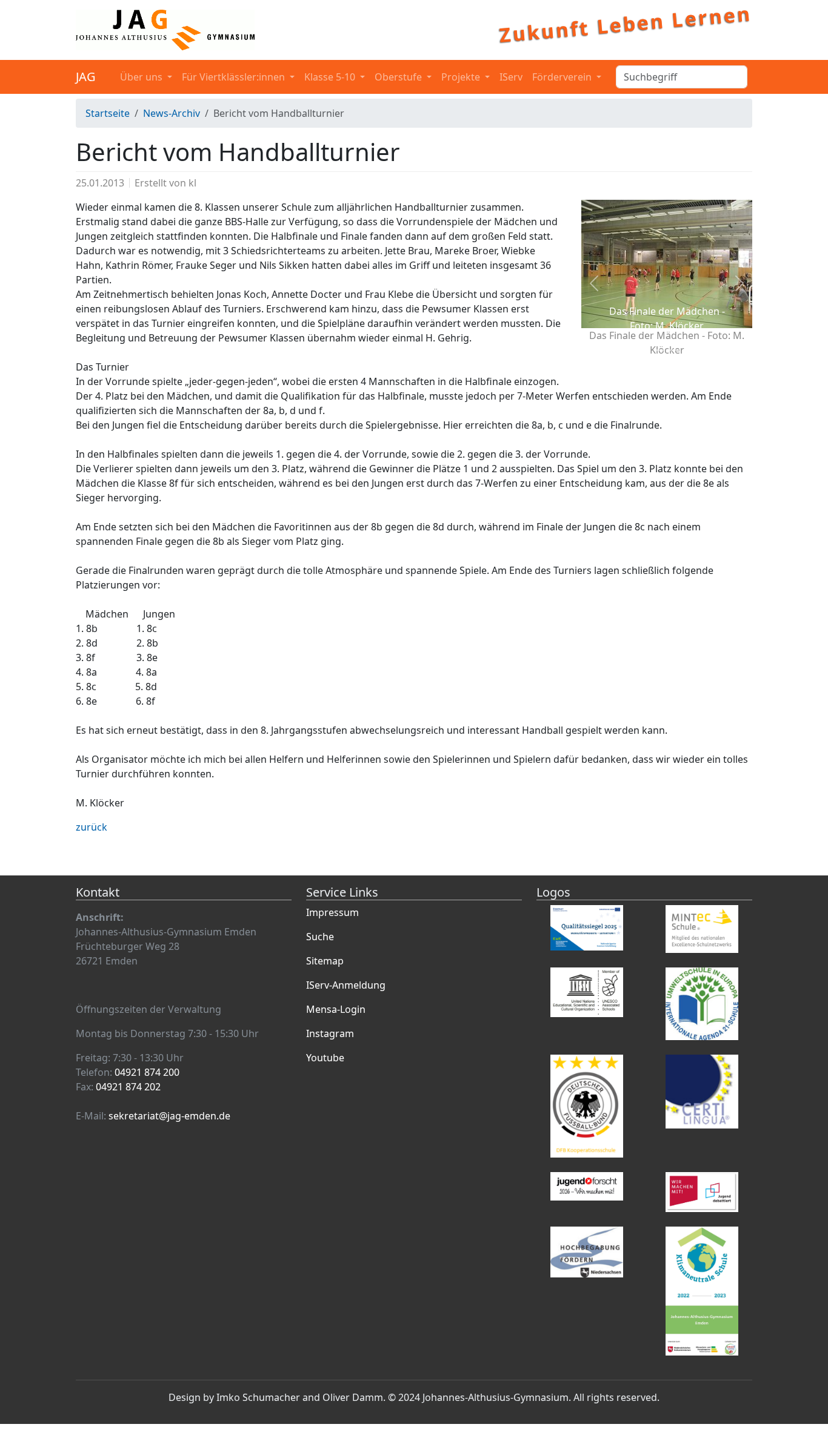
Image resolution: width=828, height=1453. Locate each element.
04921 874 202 (128, 1086)
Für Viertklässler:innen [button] (234, 77)
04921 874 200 (147, 1072)
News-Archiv (171, 113)
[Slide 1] (614, 350)
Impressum (332, 912)
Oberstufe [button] (399, 77)
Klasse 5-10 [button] (331, 77)
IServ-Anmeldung (346, 985)
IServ (511, 77)
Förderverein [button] (563, 77)
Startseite (107, 113)
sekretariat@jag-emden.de (169, 1115)
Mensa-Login (336, 1009)
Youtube (325, 1057)
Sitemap (325, 960)
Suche (320, 936)
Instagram (330, 1033)
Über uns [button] (142, 77)
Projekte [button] (461, 77)
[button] (594, 283)
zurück (91, 827)
